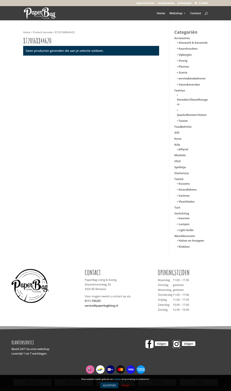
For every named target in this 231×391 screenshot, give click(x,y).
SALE (177, 161)
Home (161, 13)
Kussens (184, 184)
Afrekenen (184, 3)
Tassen (183, 121)
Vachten (184, 196)
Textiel (178, 179)
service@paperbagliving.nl (101, 305)
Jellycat (183, 149)
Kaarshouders (188, 48)
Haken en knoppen (191, 240)
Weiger (126, 385)
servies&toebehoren (192, 78)
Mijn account (145, 3)
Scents (183, 72)
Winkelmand (166, 3)
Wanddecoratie (184, 236)
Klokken (184, 247)
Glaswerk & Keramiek (193, 43)
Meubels (180, 155)
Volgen (161, 344)
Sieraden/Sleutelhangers (192, 102)
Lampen (184, 224)
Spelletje (180, 167)
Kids (177, 145)
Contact (195, 13)
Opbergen (185, 55)
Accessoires (182, 38)
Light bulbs (186, 230)
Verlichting (181, 213)
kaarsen (184, 218)
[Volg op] (149, 344)
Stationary (181, 173)
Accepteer (109, 385)
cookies (117, 379)
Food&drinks (183, 127)
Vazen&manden (189, 84)
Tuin (177, 207)
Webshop (175, 13)
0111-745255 (93, 301)
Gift (176, 133)
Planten (184, 66)
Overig (183, 61)
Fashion (179, 90)
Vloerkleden (187, 201)
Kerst (177, 139)
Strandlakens (188, 189)
